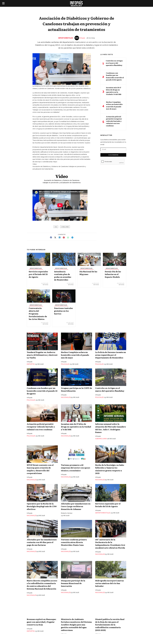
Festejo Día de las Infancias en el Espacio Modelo (113, 274)
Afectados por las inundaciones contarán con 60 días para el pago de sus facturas (42, 542)
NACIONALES (66, 397)
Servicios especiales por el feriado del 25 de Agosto (38, 274)
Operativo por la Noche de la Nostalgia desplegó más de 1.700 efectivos (42, 506)
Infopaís (82, 38)
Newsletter (106, 135)
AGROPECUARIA (101, 438)
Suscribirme (113, 155)
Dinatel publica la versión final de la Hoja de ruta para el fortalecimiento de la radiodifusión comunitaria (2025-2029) (109, 624)
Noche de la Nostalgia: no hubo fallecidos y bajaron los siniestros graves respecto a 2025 (109, 469)
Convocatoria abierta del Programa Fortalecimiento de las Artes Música (38, 313)
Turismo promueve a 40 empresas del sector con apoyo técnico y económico (75, 468)
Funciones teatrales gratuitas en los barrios (63, 311)
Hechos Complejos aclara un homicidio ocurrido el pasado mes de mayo (75, 355)
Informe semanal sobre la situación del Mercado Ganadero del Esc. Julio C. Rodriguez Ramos (110, 428)
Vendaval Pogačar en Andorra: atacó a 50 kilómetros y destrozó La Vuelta (42, 355)
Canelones (65, 227)
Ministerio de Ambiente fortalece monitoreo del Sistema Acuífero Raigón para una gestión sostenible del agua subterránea (76, 624)
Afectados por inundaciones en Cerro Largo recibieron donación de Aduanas (75, 506)
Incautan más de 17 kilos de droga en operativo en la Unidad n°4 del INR (76, 427)
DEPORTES (31, 364)
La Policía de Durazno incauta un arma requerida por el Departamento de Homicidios (110, 355)
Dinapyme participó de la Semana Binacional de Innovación (73, 583)
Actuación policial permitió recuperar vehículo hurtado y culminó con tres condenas (41, 427)
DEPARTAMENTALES (65, 38)
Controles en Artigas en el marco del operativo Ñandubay (109, 389)
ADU (56, 227)
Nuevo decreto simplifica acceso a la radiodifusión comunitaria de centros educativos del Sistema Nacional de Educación (42, 584)
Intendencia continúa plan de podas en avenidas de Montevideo (62, 275)
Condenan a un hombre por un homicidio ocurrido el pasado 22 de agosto (42, 391)
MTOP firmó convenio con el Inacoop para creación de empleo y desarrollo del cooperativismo (40, 469)
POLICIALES (65, 364)
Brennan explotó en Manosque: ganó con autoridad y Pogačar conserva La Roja (41, 622)
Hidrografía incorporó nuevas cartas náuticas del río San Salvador (109, 583)
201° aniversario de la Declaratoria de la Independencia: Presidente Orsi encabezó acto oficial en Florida (110, 543)
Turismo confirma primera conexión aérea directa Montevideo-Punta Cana (74, 542)
